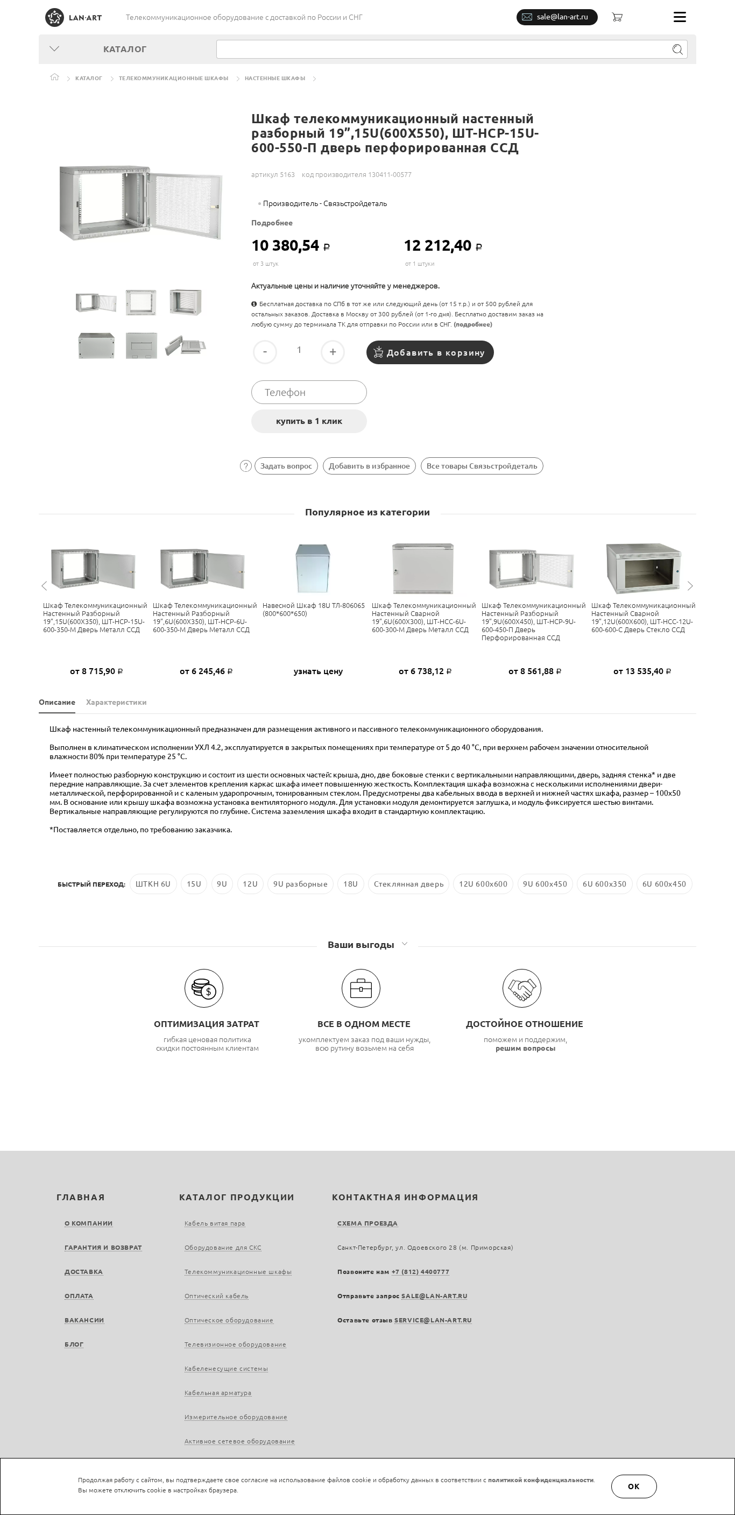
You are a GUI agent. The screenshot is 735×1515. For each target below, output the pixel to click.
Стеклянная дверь (409, 884)
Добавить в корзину (436, 352)
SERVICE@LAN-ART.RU (433, 1319)
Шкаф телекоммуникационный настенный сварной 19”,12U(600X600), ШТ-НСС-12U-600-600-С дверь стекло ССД (643, 617)
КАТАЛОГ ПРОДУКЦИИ (237, 1197)
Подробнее (272, 222)
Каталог (89, 78)
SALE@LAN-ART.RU (434, 1295)
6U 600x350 (605, 884)
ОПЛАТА (79, 1295)
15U (194, 884)
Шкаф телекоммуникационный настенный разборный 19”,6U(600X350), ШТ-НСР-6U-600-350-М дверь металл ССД (205, 617)
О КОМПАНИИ (89, 1223)
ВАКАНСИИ (84, 1319)
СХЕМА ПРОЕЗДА (367, 1223)
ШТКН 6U (153, 884)
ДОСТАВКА (84, 1271)
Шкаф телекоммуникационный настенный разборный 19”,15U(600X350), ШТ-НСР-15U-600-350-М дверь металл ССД (95, 617)
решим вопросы (526, 1048)
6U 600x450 (664, 884)
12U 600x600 (483, 884)
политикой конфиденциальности (540, 1479)
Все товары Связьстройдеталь (482, 466)
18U (350, 884)
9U (222, 884)
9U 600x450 (545, 884)
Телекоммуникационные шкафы (174, 78)
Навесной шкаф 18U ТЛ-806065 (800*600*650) (314, 609)
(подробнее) (473, 324)
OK (634, 1486)
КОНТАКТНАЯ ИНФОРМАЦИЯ (405, 1197)
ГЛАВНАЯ (80, 1197)
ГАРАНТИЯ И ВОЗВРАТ (103, 1247)
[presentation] (46, 586)
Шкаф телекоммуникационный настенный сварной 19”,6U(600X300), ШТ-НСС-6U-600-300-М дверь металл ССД (424, 617)
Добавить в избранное (369, 466)
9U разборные (300, 884)
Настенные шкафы (275, 78)
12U (250, 884)
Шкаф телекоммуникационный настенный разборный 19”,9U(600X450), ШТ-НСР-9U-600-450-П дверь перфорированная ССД (534, 621)
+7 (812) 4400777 (421, 1271)
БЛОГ (74, 1344)
